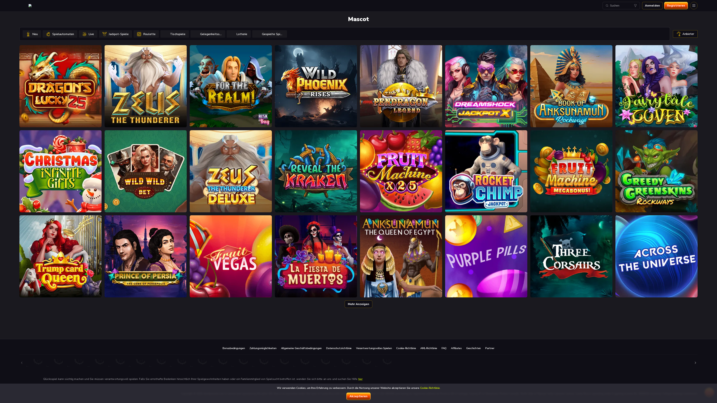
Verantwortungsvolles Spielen (374, 348)
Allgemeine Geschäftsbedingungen (301, 348)
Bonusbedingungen (234, 348)
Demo (61, 96)
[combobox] (621, 5)
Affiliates (456, 348)
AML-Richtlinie (428, 348)
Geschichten (473, 348)
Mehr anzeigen (358, 304)
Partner (489, 348)
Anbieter (688, 34)
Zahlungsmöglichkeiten (263, 348)
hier (360, 379)
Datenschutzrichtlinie (339, 348)
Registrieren (676, 6)
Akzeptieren (358, 396)
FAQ (444, 348)
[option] (32, 34)
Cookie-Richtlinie (406, 348)
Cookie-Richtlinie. (430, 388)
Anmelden (652, 6)
